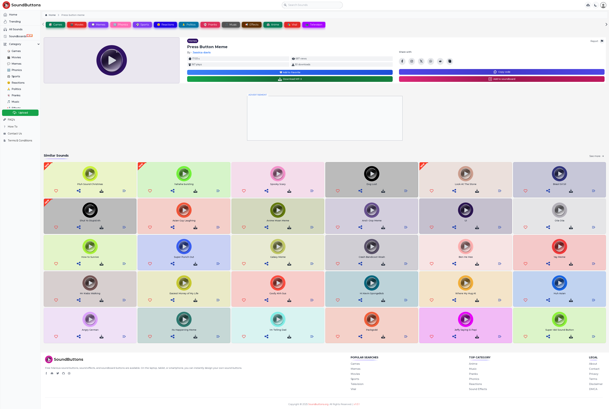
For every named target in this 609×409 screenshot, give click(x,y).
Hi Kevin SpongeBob (372, 293)
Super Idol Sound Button (559, 329)
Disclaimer (596, 384)
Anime (473, 363)
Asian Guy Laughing (184, 220)
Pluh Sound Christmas (90, 184)
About (593, 363)
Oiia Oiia (559, 220)
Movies (355, 373)
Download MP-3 (292, 79)
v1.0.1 (357, 404)
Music (473, 368)
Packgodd (371, 329)
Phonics (474, 378)
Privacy (593, 373)
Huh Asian (560, 293)
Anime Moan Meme (278, 220)
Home (52, 15)
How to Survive (90, 257)
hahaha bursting (183, 184)
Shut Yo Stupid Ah (90, 220)
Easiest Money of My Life (184, 293)
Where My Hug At (465, 293)
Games (355, 363)
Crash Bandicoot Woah (372, 257)
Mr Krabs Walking (90, 293)
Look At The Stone (465, 184)
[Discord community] (52, 373)
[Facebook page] (46, 373)
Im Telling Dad (278, 329)
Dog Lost (372, 184)
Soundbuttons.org (318, 404)
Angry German (90, 329)
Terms (593, 378)
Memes (192, 40)
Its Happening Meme (184, 329)
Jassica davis (202, 52)
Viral (353, 389)
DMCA (593, 389)
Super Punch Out (184, 257)
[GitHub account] (63, 373)
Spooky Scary (278, 184)
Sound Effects (478, 389)
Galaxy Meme (278, 257)
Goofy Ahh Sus (277, 293)
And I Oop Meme (372, 220)
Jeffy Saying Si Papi (466, 329)
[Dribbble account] (69, 373)
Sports (355, 378)
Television (357, 384)
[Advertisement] (324, 118)
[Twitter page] (57, 373)
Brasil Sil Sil (559, 184)
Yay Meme (559, 257)
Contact (594, 368)
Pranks (473, 373)
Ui (466, 220)
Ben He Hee (466, 257)
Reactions (475, 384)
